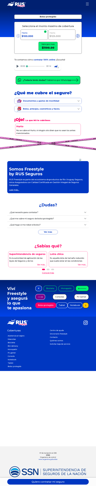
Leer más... (14, 190)
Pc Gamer (81, 297)
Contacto (54, 337)
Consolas (59, 297)
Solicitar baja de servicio (60, 344)
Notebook (75, 305)
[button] (18, 66)
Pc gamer (12, 353)
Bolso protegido (48, 17)
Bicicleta (50, 288)
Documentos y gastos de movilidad (41, 101)
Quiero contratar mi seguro (48, 481)
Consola (11, 356)
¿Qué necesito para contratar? (24, 212)
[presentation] (18, 36)
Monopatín (66, 288)
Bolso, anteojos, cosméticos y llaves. (41, 109)
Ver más (48, 232)
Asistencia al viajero (16, 336)
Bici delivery (13, 346)
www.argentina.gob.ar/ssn (48, 459)
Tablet (62, 305)
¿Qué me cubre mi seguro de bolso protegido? (32, 218)
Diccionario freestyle (58, 334)
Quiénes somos (56, 341)
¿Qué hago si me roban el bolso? (25, 225)
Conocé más (48, 273)
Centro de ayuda (57, 330)
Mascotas (12, 339)
